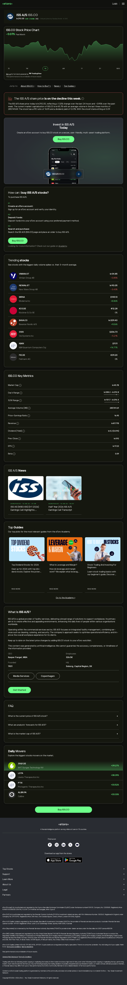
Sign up (8, 74)
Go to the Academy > (65, 598)
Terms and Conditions (14, 947)
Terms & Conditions (25, 957)
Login (114, 3)
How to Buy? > (44, 86)
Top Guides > (69, 86)
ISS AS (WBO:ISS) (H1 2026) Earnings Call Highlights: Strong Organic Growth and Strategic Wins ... (25, 508)
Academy (63, 246)
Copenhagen (48, 676)
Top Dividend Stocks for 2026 (25, 565)
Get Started (19, 690)
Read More (16, 589)
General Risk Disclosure (10, 957)
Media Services (21, 676)
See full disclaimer (27, 947)
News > (57, 86)
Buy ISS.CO (63, 139)
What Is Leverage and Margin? (63, 565)
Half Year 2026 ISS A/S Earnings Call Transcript (60, 508)
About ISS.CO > (27, 86)
